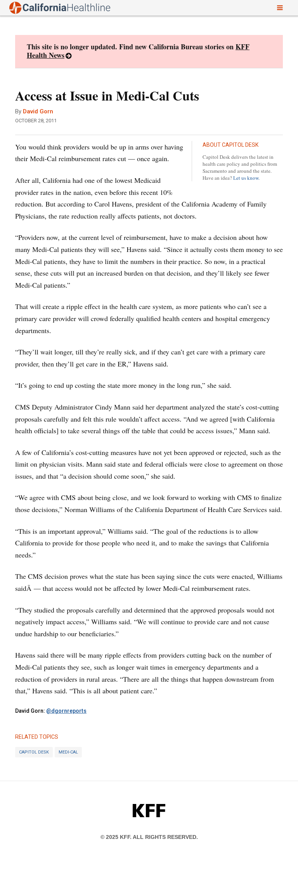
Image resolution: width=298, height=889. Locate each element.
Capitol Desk (34, 752)
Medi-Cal (68, 752)
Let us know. (246, 177)
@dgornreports (66, 711)
